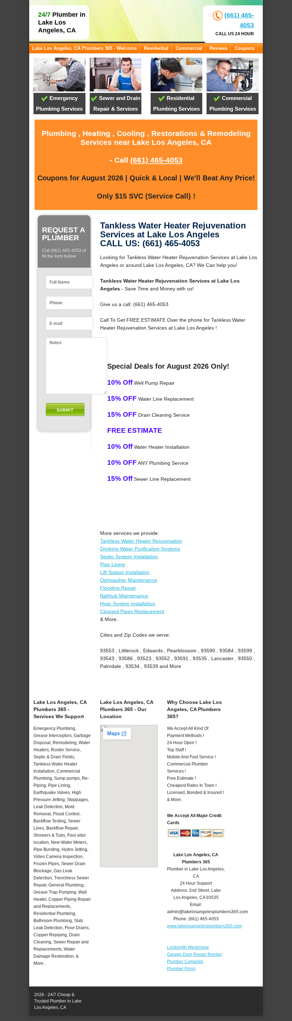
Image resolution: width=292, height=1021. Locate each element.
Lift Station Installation (125, 572)
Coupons (245, 48)
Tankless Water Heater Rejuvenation (141, 541)
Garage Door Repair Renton (194, 954)
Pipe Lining (112, 564)
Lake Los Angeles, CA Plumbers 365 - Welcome (84, 48)
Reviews (218, 48)
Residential (156, 48)
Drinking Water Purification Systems (140, 549)
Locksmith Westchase (188, 947)
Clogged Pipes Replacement (132, 611)
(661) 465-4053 (156, 160)
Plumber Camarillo (185, 961)
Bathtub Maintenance (124, 596)
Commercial (189, 48)
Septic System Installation (129, 556)
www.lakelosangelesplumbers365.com (204, 925)
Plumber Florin (181, 968)
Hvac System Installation (127, 603)
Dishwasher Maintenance (128, 580)
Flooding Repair (118, 588)
